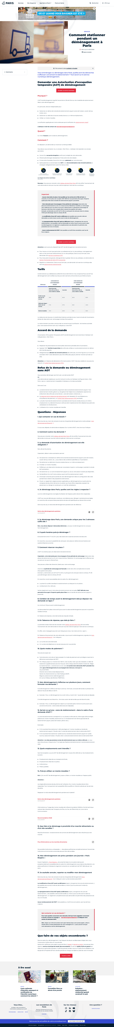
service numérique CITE (56, 255)
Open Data (64, 1025)
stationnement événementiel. (52, 264)
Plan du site (82, 1025)
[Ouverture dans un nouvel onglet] (60, 917)
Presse (59, 1025)
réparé (70, 944)
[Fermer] (93, 68)
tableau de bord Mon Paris (68, 183)
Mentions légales (33, 1025)
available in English (71, 68)
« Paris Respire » (53, 862)
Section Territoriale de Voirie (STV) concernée (52, 260)
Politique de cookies (73, 1025)
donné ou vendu (78, 944)
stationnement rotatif (82, 122)
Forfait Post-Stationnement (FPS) (54, 363)
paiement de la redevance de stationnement (54, 396)
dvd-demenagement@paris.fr (69, 917)
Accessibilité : (47, 1025)
